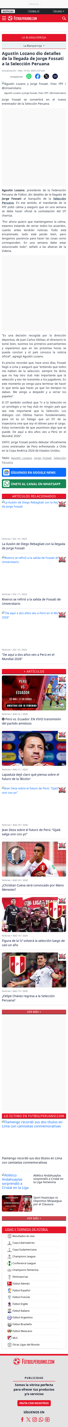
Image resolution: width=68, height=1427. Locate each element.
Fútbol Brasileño (22, 1324)
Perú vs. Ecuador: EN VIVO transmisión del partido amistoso (31, 721)
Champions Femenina (25, 1270)
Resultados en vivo (23, 1236)
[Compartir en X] (46, 76)
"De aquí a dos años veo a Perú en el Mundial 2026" (28, 656)
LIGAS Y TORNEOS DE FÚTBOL (26, 1229)
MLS (15, 1338)
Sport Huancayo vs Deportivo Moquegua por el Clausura (47, 1201)
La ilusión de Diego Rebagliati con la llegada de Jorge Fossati (33, 546)
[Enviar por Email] (55, 76)
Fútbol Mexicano (22, 1331)
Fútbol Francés (21, 1297)
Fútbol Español (21, 1290)
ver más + (34, 1218)
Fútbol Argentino (22, 1317)
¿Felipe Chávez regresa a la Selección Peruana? (28, 998)
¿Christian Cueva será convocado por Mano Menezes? (33, 887)
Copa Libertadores (23, 1242)
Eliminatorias (20, 1276)
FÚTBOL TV (34, 11)
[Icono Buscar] (64, 18)
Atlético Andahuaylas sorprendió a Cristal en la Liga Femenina (48, 1178)
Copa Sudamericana (24, 1249)
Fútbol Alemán (21, 1283)
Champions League (23, 1256)
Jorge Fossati (43, 458)
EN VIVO (58, 11)
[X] (28, 1418)
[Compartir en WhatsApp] (29, 76)
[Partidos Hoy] (47, 1418)
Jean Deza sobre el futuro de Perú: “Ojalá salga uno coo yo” (31, 832)
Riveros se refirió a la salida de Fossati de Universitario (31, 601)
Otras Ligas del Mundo (26, 1344)
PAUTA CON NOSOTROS (34, 1403)
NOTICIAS (8, 11)
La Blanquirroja (34, 37)
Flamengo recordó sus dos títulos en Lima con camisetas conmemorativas (32, 1160)
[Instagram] (34, 1418)
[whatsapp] (41, 1418)
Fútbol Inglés (20, 1304)
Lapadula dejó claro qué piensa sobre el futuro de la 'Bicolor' (30, 776)
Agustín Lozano (21, 458)
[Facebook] (22, 1418)
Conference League (24, 1263)
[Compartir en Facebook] (37, 76)
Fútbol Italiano (21, 1310)
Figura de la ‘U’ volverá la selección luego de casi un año (33, 943)
